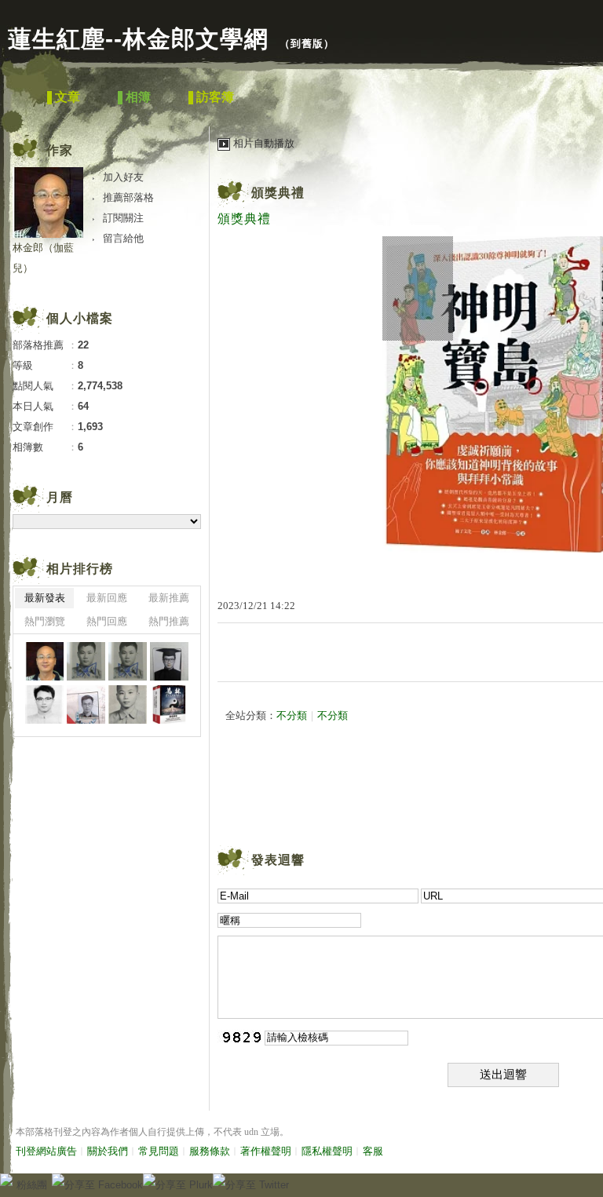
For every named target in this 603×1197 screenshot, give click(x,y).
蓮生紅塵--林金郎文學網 (138, 39)
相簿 (138, 97)
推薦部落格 (128, 197)
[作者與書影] (44, 661)
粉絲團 (31, 1185)
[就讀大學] (44, 704)
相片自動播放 (263, 143)
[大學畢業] (169, 661)
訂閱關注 (123, 218)
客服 (373, 1151)
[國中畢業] (86, 661)
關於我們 (107, 1151)
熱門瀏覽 (44, 621)
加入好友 (123, 177)
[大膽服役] (86, 704)
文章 (67, 97)
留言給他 (123, 238)
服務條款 (209, 1151)
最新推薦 (168, 598)
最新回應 (106, 598)
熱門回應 (106, 621)
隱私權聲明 (327, 1151)
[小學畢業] (127, 704)
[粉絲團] (6, 1179)
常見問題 (158, 1151)
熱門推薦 (168, 621)
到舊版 (307, 43)
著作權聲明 (265, 1151)
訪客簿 (215, 97)
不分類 (291, 715)
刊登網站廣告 (46, 1151)
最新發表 (44, 598)
